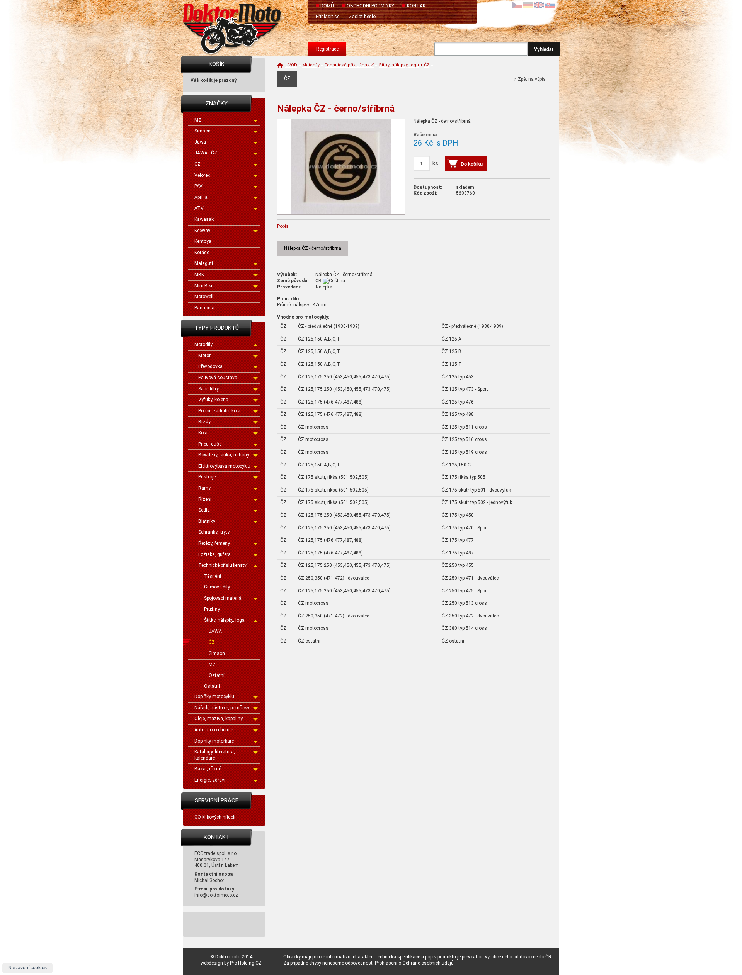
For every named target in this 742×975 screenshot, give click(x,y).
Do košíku (472, 163)
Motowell (203, 296)
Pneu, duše (209, 444)
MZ (197, 120)
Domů (327, 5)
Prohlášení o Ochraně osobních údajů (414, 963)
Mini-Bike (203, 285)
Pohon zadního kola (219, 411)
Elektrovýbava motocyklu (224, 466)
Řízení (204, 499)
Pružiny (212, 609)
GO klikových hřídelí (214, 817)
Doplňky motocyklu (214, 696)
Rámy (204, 488)
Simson (202, 131)
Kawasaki (204, 219)
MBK (199, 274)
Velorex (202, 175)
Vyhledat (543, 49)
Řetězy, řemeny (214, 543)
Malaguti (203, 263)
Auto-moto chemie (213, 730)
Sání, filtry (208, 389)
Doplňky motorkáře (214, 741)
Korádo (201, 252)
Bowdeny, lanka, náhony (223, 455)
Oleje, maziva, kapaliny (218, 718)
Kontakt (418, 5)
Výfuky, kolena (213, 399)
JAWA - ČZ (205, 153)
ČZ (197, 164)
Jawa (200, 142)
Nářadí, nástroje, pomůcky (221, 707)
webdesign (212, 963)
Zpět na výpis (532, 79)
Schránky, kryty (214, 532)
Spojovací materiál (223, 598)
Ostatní (217, 675)
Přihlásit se (327, 16)
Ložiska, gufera (214, 554)
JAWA (215, 631)
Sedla (204, 510)
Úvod (291, 65)
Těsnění (212, 576)
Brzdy (204, 421)
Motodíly (203, 344)
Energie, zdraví (209, 780)
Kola (203, 433)
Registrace (327, 49)
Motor (204, 355)
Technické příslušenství (223, 565)
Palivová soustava (217, 377)
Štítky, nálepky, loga (224, 620)
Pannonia (204, 307)
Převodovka (210, 366)
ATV (199, 208)
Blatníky (206, 521)
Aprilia (201, 197)
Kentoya (202, 241)
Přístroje (207, 477)
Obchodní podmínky (370, 5)
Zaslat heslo (362, 16)
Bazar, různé (207, 769)
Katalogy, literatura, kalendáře (214, 755)
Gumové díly (217, 587)
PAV (198, 186)
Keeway (202, 230)
